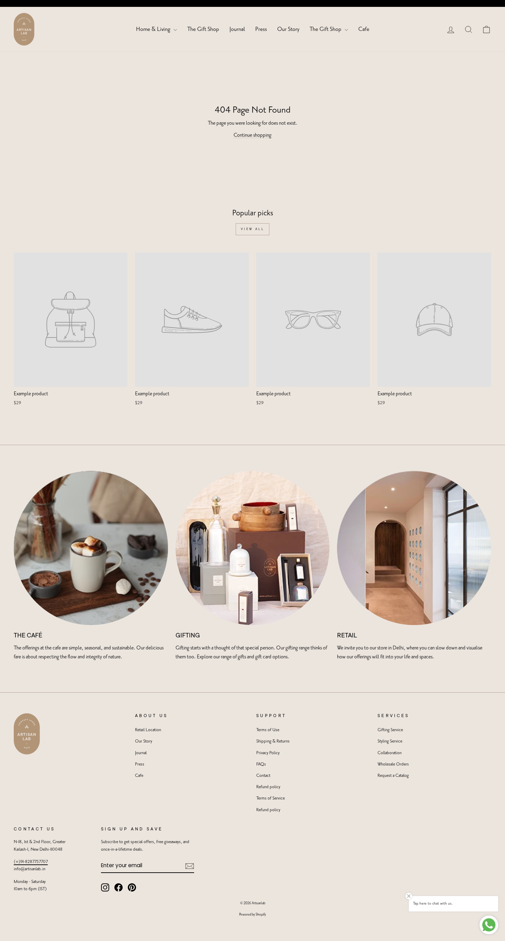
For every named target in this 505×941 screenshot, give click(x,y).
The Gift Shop (203, 29)
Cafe (363, 29)
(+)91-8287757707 (31, 861)
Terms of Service (270, 798)
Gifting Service (390, 730)
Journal (237, 29)
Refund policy (268, 787)
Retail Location (148, 730)
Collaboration (390, 753)
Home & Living (154, 29)
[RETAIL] (414, 548)
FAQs (261, 764)
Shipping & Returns (273, 741)
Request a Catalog (393, 775)
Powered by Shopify (252, 914)
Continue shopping (252, 135)
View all (253, 229)
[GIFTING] (253, 548)
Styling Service (390, 741)
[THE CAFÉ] (91, 548)
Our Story (288, 29)
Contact (263, 775)
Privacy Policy (268, 753)
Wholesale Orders (393, 764)
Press (261, 29)
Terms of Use (267, 730)
